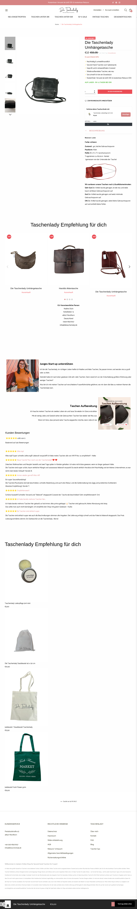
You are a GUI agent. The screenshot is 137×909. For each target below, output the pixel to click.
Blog (92, 844)
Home (57, 24)
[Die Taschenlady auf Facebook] (113, 2)
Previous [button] (7, 267)
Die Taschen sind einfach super (28, 511)
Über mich (94, 831)
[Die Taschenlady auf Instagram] (119, 2)
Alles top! (20, 451)
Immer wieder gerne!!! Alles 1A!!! (28, 475)
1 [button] (65, 299)
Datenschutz (52, 831)
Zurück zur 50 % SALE (70, 802)
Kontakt (93, 835)
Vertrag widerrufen (125, 904)
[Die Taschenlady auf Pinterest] (116, 2)
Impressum (52, 835)
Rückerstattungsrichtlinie (57, 857)
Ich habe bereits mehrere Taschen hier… (31, 499)
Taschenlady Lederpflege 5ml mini (103, 113)
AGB (49, 844)
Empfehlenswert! (23, 490)
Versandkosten (112, 53)
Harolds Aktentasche (68, 288)
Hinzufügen (125, 114)
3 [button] (69, 299)
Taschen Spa (95, 848)
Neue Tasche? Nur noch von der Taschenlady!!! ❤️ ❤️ (37, 460)
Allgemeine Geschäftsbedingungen (60, 853)
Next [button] (10, 114)
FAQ (92, 840)
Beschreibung (97, 131)
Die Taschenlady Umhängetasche (26, 288)
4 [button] (72, 299)
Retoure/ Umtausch (55, 848)
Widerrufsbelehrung (55, 840)
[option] (26, 265)
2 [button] (67, 299)
